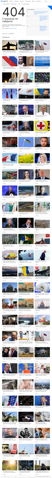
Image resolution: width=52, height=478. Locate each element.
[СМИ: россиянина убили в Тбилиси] (42, 225)
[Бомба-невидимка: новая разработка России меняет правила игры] (26, 451)
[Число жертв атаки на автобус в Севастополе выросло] (26, 96)
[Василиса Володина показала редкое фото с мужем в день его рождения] (26, 370)
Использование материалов (41, 477)
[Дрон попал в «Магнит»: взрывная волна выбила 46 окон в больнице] (26, 338)
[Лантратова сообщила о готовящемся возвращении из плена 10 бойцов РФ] (9, 225)
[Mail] (1, 1)
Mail (1, 477)
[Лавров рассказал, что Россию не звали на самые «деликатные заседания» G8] (9, 370)
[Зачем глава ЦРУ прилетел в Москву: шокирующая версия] (26, 419)
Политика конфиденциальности (31, 477)
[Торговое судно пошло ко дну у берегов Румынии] (26, 193)
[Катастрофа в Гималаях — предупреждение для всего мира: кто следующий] (26, 47)
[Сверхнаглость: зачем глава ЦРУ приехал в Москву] (9, 96)
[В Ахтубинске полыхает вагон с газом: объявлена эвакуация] (9, 451)
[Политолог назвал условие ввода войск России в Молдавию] (42, 322)
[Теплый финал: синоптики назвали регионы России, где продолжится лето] (26, 209)
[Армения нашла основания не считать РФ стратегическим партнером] (26, 112)
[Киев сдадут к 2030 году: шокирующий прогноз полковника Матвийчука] (9, 273)
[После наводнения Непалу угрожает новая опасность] (9, 387)
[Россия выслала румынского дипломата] (42, 306)
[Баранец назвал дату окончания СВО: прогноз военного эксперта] (9, 47)
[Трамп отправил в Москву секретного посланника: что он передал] (42, 176)
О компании (4, 477)
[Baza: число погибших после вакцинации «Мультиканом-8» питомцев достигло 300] (42, 435)
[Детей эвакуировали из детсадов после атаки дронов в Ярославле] (9, 306)
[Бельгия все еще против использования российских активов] (42, 419)
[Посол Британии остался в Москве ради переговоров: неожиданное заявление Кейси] (26, 290)
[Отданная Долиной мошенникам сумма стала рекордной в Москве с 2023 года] (9, 80)
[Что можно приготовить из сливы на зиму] (42, 80)
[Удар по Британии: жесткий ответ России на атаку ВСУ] (42, 47)
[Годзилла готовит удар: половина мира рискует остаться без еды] (42, 63)
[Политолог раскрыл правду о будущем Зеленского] (42, 96)
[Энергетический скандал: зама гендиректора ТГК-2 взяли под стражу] (9, 322)
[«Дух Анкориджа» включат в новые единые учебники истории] (9, 354)
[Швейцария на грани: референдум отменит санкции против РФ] (26, 257)
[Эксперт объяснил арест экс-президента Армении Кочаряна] (9, 338)
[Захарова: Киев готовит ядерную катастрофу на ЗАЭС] (42, 160)
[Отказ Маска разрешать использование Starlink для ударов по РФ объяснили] (26, 225)
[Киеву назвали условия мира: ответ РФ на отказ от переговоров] (42, 112)
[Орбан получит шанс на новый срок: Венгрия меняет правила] (9, 193)
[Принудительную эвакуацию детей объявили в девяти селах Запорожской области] (26, 273)
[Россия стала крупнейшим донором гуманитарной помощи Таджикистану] (9, 63)
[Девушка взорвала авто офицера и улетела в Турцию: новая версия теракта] (42, 128)
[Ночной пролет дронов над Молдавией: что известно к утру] (26, 241)
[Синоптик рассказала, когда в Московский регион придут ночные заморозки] (42, 354)
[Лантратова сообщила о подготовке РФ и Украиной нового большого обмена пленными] (26, 128)
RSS (12, 477)
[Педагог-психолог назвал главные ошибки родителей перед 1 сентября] (42, 370)
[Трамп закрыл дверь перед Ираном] (42, 257)
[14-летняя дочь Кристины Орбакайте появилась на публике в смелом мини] (9, 435)
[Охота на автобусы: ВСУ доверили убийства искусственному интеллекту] (42, 193)
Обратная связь (48, 477)
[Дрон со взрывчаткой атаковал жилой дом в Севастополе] (42, 387)
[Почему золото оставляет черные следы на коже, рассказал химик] (26, 387)
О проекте (15, 477)
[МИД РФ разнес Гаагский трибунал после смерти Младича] (42, 338)
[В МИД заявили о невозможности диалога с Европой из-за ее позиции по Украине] (9, 290)
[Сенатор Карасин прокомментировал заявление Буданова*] (42, 144)
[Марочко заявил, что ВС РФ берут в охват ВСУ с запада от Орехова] (9, 419)
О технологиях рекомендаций (22, 477)
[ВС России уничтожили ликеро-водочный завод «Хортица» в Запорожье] (26, 354)
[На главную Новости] (5, 1)
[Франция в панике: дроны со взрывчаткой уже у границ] (9, 160)
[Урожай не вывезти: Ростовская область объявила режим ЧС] (26, 322)
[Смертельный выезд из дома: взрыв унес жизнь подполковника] (9, 257)
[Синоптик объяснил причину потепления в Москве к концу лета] (42, 451)
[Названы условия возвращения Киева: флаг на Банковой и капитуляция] (26, 144)
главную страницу (13, 28)
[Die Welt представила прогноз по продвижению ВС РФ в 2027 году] (42, 467)
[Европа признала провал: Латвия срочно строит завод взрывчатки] (9, 176)
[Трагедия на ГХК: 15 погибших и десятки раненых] (9, 128)
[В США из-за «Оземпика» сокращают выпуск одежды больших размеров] (9, 209)
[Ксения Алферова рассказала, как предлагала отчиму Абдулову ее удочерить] (26, 435)
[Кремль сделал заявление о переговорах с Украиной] (26, 80)
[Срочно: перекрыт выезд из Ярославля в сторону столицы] (26, 403)
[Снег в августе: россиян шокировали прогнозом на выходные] (9, 241)
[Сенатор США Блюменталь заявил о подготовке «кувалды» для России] (9, 403)
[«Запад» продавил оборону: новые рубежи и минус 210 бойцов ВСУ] (26, 467)
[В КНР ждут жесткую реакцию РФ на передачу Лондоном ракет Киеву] (9, 112)
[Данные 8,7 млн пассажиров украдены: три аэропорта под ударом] (26, 306)
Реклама (8, 477)
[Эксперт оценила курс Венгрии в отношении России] (42, 403)
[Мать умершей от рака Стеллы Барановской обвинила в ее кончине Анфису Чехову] (26, 176)
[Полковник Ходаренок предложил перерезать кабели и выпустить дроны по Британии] (42, 273)
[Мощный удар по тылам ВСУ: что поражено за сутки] (9, 144)
